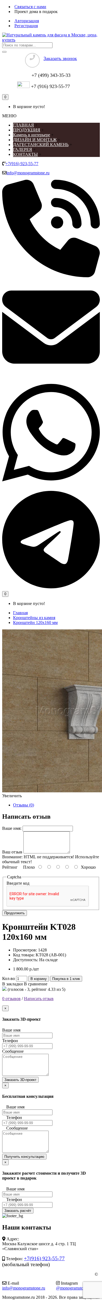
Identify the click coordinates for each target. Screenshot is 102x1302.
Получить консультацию (24, 1157)
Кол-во (8, 978)
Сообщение (13, 1051)
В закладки (12, 984)
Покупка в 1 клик (66, 979)
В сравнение (35, 984)
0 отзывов (11, 998)
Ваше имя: (11, 828)
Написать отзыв (39, 998)
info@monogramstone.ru (28, 173)
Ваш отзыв (12, 852)
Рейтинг (10, 867)
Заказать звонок (60, 58)
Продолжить (14, 913)
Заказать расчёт (17, 1211)
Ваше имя (11, 1030)
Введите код (18, 883)
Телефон (10, 1040)
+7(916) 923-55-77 (21, 163)
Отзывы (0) (23, 805)
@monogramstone (72, 1288)
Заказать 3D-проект (20, 1080)
